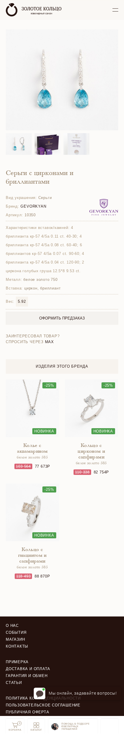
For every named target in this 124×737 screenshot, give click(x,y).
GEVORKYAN (33, 206)
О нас (12, 625)
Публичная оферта (27, 712)
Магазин (15, 639)
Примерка (17, 662)
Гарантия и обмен (26, 676)
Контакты (17, 646)
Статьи (14, 682)
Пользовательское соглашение (43, 705)
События (16, 632)
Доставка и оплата (28, 669)
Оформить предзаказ (62, 318)
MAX (49, 342)
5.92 (22, 301)
